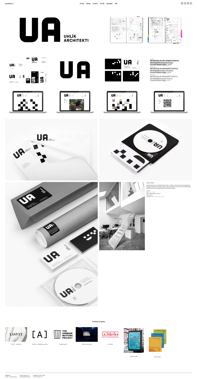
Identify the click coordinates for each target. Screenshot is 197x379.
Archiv (95, 3)
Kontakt (110, 3)
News (88, 3)
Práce (82, 3)
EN (116, 3)
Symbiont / (9, 3)
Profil (102, 3)
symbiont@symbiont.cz (25, 376)
